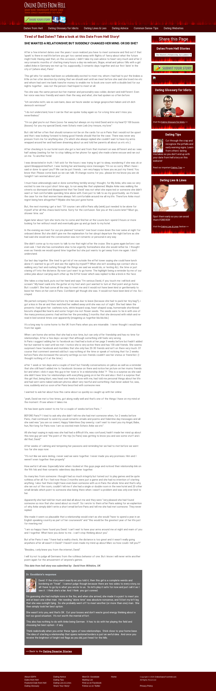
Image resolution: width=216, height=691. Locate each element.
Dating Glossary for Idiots (63, 28)
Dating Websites (173, 28)
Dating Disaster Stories (57, 651)
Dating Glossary (31, 686)
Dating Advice (120, 28)
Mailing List (87, 680)
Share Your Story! (61, 686)
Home (114, 677)
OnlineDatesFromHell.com (165, 677)
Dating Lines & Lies (95, 28)
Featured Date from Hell (35, 683)
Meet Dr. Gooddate (90, 677)
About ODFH (30, 677)
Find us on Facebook (91, 683)
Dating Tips (176, 167)
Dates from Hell (33, 28)
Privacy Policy (146, 686)
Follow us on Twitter (91, 686)
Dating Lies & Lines (170, 226)
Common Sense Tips (146, 28)
